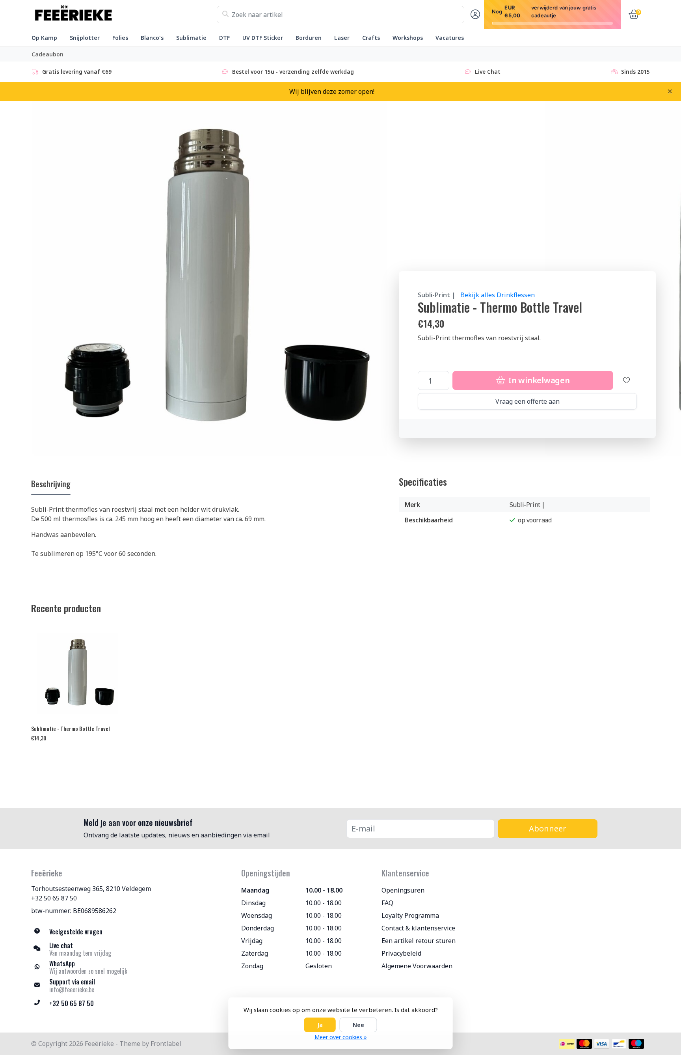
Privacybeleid (401, 953)
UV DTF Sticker (262, 37)
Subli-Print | (437, 295)
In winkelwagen (537, 380)
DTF (224, 37)
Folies (120, 37)
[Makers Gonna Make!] (124, 14)
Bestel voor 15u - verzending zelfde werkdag (293, 71)
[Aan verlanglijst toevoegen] (626, 380)
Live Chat (488, 71)
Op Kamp (44, 37)
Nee (358, 1025)
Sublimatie (191, 37)
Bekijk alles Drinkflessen (497, 295)
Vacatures (449, 37)
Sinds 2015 (635, 71)
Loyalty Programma (410, 915)
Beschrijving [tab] (51, 484)
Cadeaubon (47, 54)
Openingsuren (402, 890)
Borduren (309, 37)
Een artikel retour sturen (418, 940)
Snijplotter (85, 37)
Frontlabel (166, 1043)
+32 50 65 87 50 (54, 898)
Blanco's (152, 37)
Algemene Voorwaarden (416, 966)
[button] (474, 14)
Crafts (371, 37)
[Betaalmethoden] (567, 1044)
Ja (320, 1025)
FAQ (387, 902)
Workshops (408, 37)
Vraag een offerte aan (527, 401)
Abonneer (547, 828)
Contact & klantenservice (418, 928)
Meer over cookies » (340, 1037)
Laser (342, 37)
